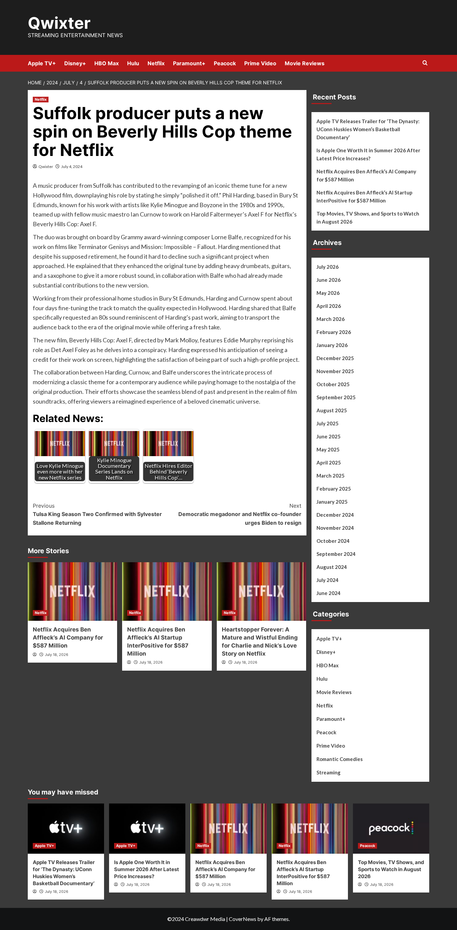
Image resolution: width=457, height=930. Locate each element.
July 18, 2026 (56, 654)
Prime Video (260, 63)
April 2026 (328, 306)
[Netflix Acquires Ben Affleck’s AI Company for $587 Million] (72, 591)
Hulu (133, 63)
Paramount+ (189, 63)
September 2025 (336, 397)
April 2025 (328, 462)
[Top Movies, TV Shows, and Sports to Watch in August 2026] (391, 829)
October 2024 (333, 541)
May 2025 (328, 449)
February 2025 (333, 489)
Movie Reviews (305, 63)
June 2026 (328, 280)
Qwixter (59, 23)
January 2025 (332, 502)
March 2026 (330, 319)
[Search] (425, 63)
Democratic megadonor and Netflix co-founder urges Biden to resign (239, 514)
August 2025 (331, 410)
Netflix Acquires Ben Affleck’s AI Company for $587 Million (68, 637)
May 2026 (328, 293)
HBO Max (106, 63)
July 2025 (327, 423)
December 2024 (335, 515)
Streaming (328, 772)
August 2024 (331, 567)
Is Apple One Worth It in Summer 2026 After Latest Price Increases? (368, 154)
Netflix (156, 63)
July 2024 (327, 580)
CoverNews (242, 919)
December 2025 (335, 358)
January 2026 (332, 345)
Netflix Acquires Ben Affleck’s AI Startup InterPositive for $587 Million (364, 196)
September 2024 (336, 554)
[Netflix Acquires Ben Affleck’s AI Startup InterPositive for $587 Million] (166, 591)
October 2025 (333, 384)
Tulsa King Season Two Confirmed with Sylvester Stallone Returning (97, 514)
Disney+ (75, 63)
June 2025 (328, 436)
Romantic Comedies (339, 759)
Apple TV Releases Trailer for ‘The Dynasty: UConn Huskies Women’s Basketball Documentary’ (368, 129)
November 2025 (335, 371)
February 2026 (333, 332)
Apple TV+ (42, 63)
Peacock (225, 63)
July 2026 (327, 267)
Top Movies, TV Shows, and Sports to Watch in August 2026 (367, 217)
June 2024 (328, 593)
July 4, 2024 (71, 166)
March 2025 (330, 476)
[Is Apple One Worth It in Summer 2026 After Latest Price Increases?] (147, 829)
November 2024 (335, 528)
